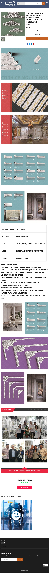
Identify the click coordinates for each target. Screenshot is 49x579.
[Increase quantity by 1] (37, 30)
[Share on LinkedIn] (31, 44)
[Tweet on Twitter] (29, 44)
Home (2, 9)
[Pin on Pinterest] (33, 44)
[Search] (43, 3)
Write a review (24, 487)
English (44, 565)
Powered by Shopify (24, 570)
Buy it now (37, 38)
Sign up (20, 559)
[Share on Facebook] (27, 44)
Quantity (28, 27)
